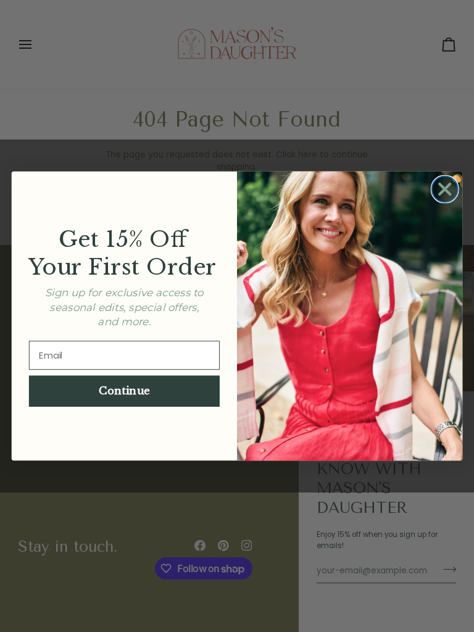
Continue (124, 391)
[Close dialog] (445, 189)
